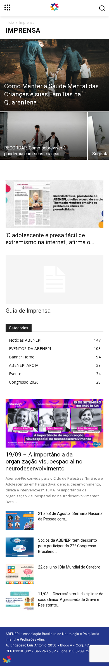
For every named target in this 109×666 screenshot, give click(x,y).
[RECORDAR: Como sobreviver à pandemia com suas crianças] (43, 141)
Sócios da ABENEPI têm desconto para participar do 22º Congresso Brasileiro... (67, 546)
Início (10, 22)
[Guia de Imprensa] (54, 279)
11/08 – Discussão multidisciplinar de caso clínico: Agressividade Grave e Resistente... (70, 599)
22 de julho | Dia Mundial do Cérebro (69, 567)
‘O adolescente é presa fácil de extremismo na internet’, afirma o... (50, 239)
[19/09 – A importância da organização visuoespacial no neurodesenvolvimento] (54, 423)
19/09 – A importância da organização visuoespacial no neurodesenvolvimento (44, 461)
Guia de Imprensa (28, 310)
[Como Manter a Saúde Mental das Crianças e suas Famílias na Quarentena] (54, 75)
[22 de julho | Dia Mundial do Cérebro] (20, 574)
